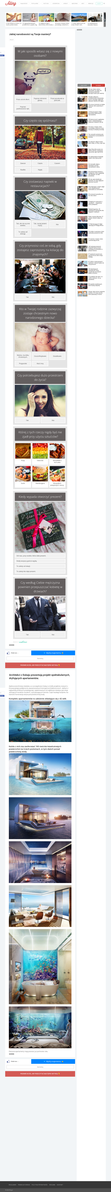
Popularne (34, 3)
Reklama (52, 1185)
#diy (83, 3)
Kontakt (60, 1185)
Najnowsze (24, 3)
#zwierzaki (56, 3)
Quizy (99, 3)
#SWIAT (66, 3)
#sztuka (46, 3)
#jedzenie (75, 3)
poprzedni (83, 85)
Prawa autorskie (24, 1185)
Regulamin (12, 1185)
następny (99, 85)
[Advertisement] (91, 56)
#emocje (90, 3)
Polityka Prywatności (40, 1185)
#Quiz (12, 39)
